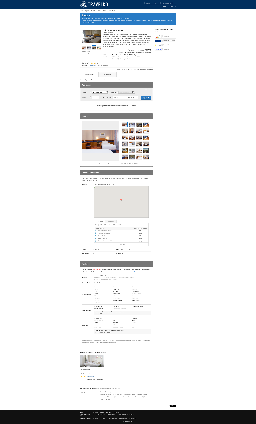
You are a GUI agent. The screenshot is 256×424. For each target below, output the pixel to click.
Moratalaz (102, 397)
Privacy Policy (111, 414)
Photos (93, 80)
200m (96, 225)
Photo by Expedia (86, 51)
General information (105, 80)
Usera (124, 397)
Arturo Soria (110, 397)
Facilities (118, 80)
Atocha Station (102, 236)
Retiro (125, 392)
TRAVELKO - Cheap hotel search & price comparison (93, 4)
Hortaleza (131, 392)
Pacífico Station (102, 238)
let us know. (134, 272)
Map (135, 55)
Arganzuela (112, 392)
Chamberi (138, 392)
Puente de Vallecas (142, 394)
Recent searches (167, 3)
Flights (102, 412)
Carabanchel (103, 392)
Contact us (173, 6)
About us (163, 6)
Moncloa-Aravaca (117, 394)
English (148, 3)
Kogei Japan (132, 418)
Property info (166, 36)
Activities (108, 412)
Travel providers (122, 414)
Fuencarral (127, 394)
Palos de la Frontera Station (105, 241)
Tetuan (133, 394)
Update (146, 98)
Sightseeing (111, 221)
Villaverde (130, 397)
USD (155, 3)
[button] (118, 59)
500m (101, 225)
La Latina (119, 392)
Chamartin (118, 397)
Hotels (96, 412)
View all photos (87, 54)
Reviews (173, 40)
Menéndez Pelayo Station (105, 231)
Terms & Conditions (99, 414)
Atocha (108, 399)
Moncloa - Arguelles (105, 394)
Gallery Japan (123, 418)
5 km (114, 225)
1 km (105, 225)
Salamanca (147, 397)
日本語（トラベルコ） (100, 418)
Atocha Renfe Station (104, 233)
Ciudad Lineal (139, 397)
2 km (110, 225)
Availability (83, 80)
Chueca (102, 399)
